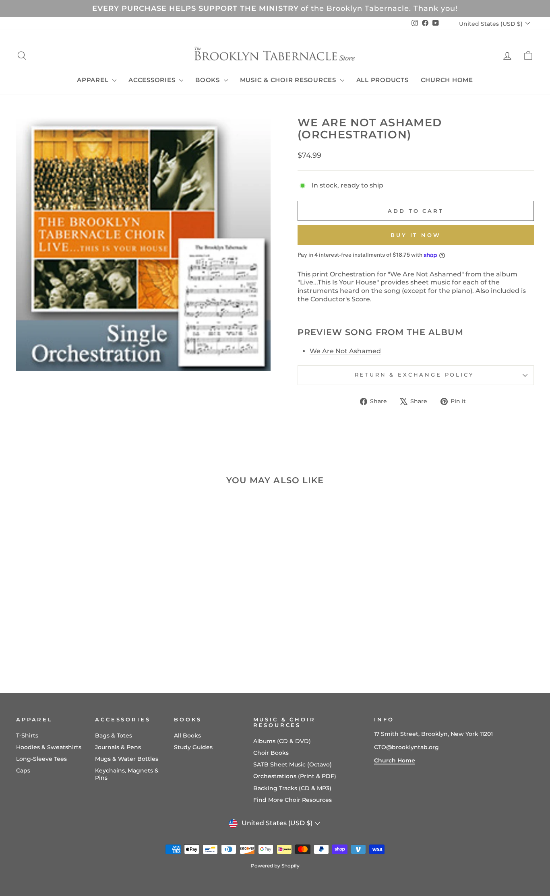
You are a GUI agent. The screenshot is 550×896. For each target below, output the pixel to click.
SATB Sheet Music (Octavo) (292, 764)
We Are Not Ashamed (345, 351)
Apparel (93, 80)
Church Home (447, 80)
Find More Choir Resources (292, 800)
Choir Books (271, 753)
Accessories (152, 80)
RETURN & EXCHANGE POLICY (416, 375)
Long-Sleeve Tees (41, 759)
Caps (23, 770)
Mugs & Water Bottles (126, 759)
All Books (187, 735)
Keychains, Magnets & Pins (127, 774)
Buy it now (416, 235)
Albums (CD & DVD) (282, 741)
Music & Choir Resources (289, 80)
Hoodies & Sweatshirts (48, 747)
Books (208, 80)
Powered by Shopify (275, 866)
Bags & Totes (113, 735)
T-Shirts (27, 735)
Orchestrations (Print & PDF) (294, 776)
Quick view (78, 619)
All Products (382, 80)
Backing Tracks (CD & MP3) (292, 788)
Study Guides (193, 747)
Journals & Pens (118, 747)
